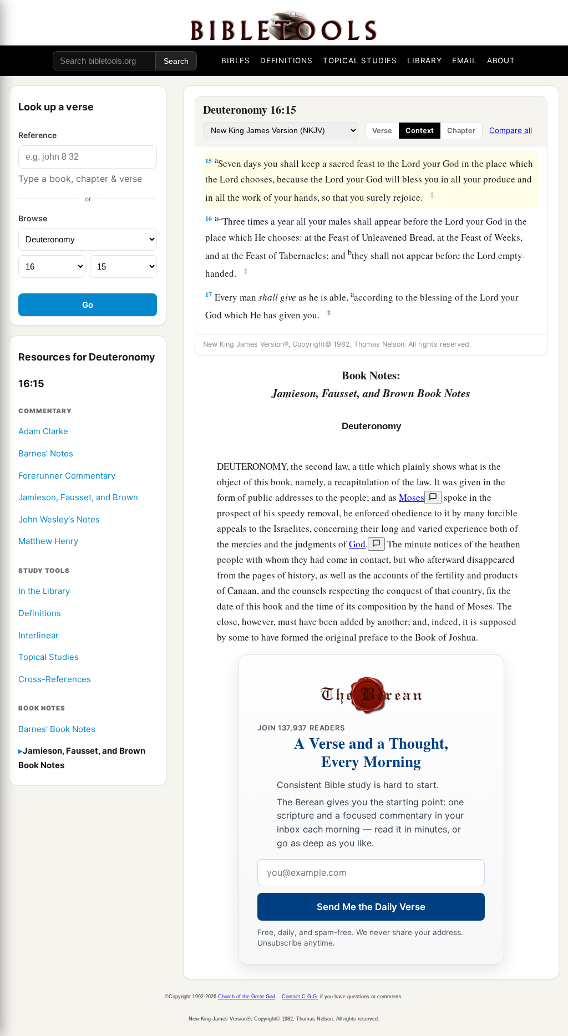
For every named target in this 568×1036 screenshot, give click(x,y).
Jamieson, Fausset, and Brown (78, 497)
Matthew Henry (48, 541)
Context (419, 130)
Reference (37, 135)
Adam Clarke (43, 431)
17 (208, 294)
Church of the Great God (246, 996)
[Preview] (433, 497)
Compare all (510, 130)
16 (208, 218)
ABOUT (501, 60)
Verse (382, 130)
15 (208, 160)
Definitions (39, 613)
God (357, 543)
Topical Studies (48, 657)
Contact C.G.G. (300, 996)
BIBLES (235, 60)
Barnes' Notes (45, 453)
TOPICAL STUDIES (360, 60)
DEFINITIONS (286, 60)
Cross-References (54, 679)
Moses (411, 497)
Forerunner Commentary (66, 475)
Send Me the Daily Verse (371, 906)
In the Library (44, 591)
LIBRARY (424, 60)
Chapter (461, 130)
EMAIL (464, 60)
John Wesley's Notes (59, 519)
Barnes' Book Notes (56, 729)
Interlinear (38, 635)
